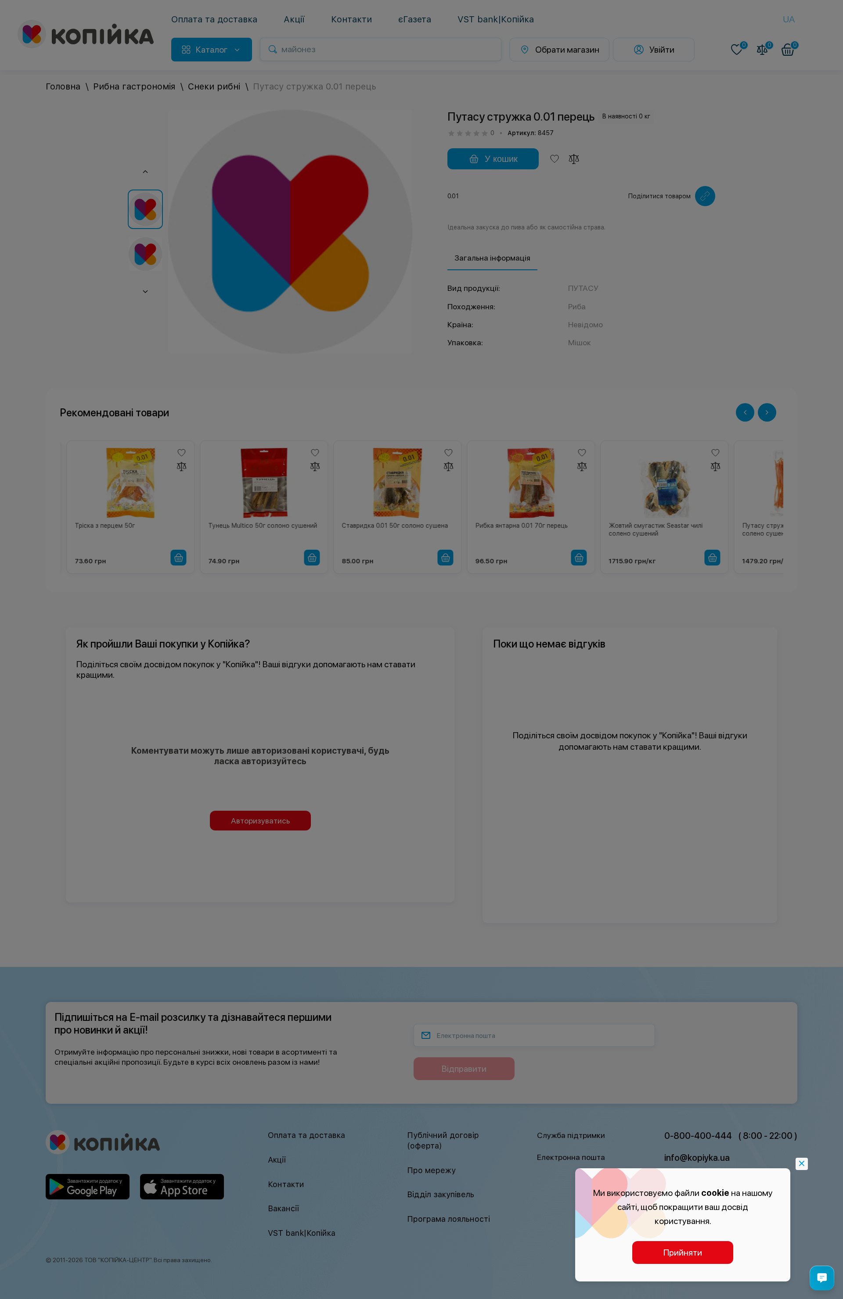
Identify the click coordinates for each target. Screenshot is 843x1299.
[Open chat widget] (822, 1278)
